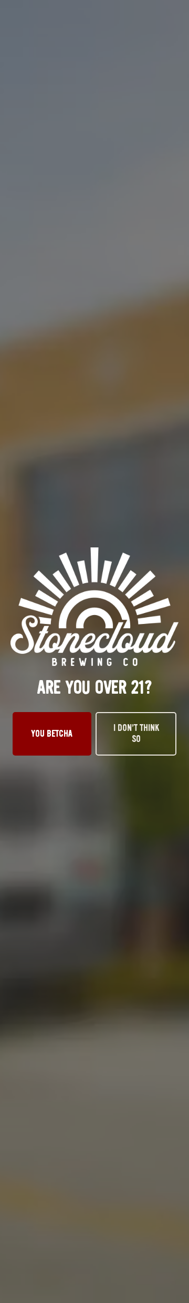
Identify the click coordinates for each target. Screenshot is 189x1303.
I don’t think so (136, 733)
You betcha (52, 733)
